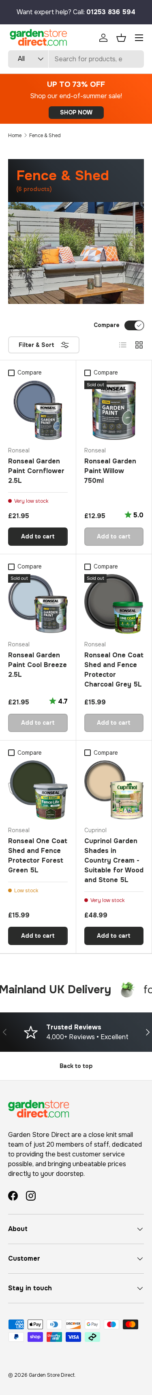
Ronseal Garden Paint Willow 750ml (110, 471)
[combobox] (76, 59)
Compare (107, 325)
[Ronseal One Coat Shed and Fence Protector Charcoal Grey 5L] (114, 604)
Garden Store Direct (52, 1375)
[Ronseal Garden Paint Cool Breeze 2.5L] (38, 604)
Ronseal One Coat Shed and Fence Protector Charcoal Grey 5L (113, 670)
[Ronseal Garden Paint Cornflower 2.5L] (38, 410)
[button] (121, 38)
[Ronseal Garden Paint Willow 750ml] (114, 410)
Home (14, 135)
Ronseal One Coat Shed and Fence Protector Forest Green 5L (37, 855)
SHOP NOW (76, 112)
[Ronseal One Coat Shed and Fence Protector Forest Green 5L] (38, 790)
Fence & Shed (45, 135)
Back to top (76, 1066)
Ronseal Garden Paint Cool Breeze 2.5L (37, 665)
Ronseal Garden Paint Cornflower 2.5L (36, 471)
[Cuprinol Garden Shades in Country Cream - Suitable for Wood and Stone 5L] (114, 790)
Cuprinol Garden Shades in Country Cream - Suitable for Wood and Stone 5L (113, 860)
